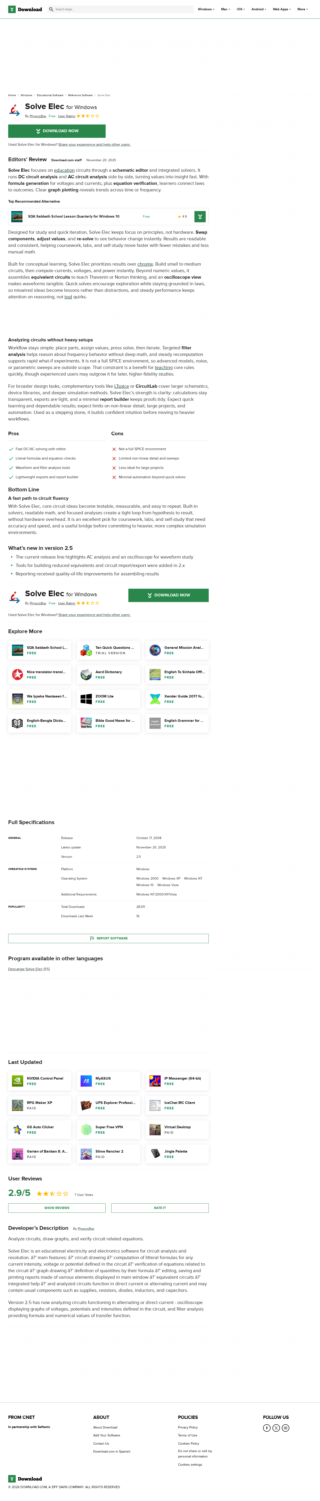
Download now (61, 131)
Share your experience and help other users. (94, 144)
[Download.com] (25, 9)
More (301, 9)
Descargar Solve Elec (25, 969)
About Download (105, 1427)
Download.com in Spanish (111, 1452)
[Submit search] (51, 9)
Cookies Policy (188, 1444)
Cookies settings (190, 1465)
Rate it (160, 1208)
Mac (224, 9)
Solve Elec (61, 106)
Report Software (112, 938)
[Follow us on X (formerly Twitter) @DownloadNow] (276, 1428)
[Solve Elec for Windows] (14, 110)
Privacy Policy (188, 1427)
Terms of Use (187, 1435)
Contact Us (101, 1444)
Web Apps (280, 9)
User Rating (66, 116)
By (35, 116)
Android (258, 9)
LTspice (121, 386)
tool (68, 297)
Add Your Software (106, 1435)
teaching (164, 367)
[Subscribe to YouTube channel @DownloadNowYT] (285, 1428)
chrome (145, 264)
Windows (205, 9)
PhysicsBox (86, 1229)
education (64, 170)
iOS (239, 9)
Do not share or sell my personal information (195, 1453)
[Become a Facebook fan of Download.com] (267, 1428)
